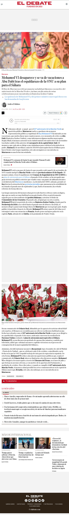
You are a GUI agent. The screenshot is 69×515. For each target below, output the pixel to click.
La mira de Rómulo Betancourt (42, 454)
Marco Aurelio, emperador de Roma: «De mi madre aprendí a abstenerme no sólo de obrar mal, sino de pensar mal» (34, 397)
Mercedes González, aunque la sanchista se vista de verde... (26, 422)
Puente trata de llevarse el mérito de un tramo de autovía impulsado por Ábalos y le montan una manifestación (35, 417)
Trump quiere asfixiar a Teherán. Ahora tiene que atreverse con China (9, 456)
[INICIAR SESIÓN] (67, 4)
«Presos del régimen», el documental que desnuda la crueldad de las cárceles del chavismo (59, 444)
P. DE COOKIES (59, 504)
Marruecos (19, 182)
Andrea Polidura (13, 104)
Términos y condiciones (34, 504)
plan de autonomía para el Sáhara (17, 177)
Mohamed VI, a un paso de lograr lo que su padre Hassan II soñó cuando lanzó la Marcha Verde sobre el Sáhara (27, 161)
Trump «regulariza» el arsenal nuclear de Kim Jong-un (26, 455)
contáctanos (21, 504)
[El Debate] (34, 3)
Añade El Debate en (54, 113)
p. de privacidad (48, 504)
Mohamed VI (19, 376)
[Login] (67, 4)
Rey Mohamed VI (45, 134)
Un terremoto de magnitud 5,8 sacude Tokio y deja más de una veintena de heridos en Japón (59, 464)
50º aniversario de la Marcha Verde (48, 129)
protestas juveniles (32, 184)
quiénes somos (10, 504)
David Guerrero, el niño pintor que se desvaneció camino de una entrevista (32, 403)
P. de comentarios (34, 506)
